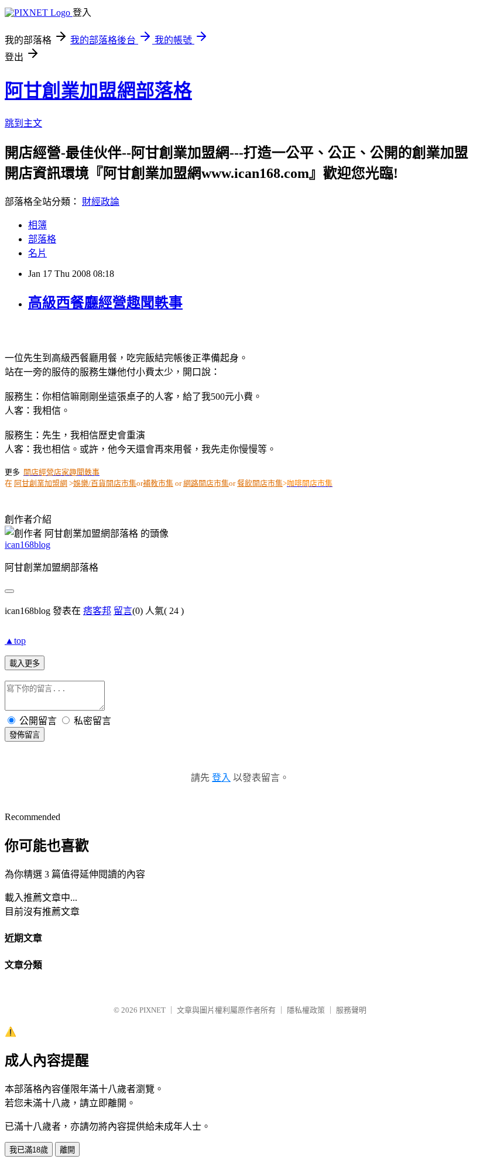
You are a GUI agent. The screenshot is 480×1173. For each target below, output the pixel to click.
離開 (67, 1149)
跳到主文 (23, 123)
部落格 (42, 239)
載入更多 (24, 663)
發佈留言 (24, 734)
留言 (123, 611)
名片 (37, 253)
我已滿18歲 (28, 1149)
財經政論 (100, 202)
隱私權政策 (306, 1010)
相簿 (37, 225)
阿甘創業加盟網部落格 (98, 90)
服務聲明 (351, 1010)
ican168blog (27, 545)
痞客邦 (97, 611)
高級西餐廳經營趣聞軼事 (105, 302)
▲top (15, 641)
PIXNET (152, 1010)
